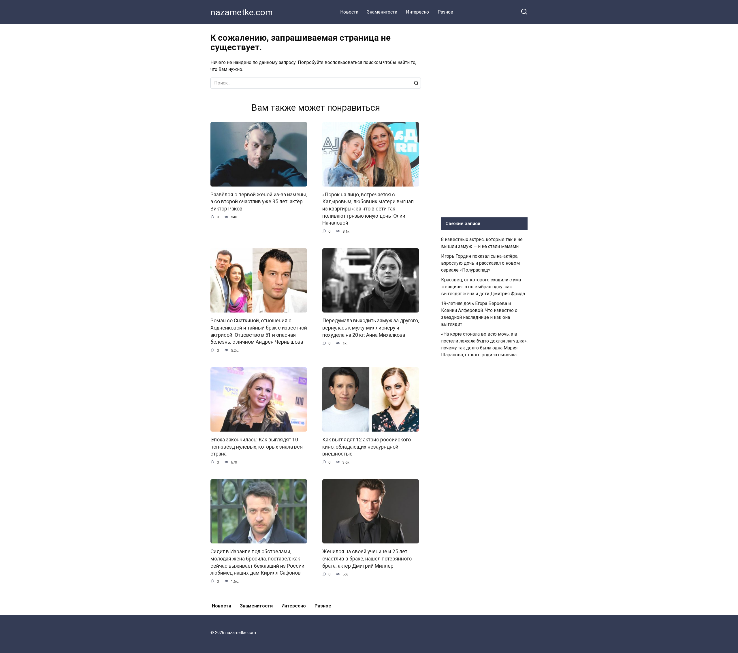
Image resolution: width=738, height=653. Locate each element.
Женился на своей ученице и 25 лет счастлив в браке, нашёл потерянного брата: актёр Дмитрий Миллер (367, 559)
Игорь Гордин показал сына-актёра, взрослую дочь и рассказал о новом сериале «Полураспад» (480, 263)
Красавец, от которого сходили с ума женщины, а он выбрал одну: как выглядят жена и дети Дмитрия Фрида (483, 286)
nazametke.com (241, 12)
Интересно (417, 12)
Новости (349, 12)
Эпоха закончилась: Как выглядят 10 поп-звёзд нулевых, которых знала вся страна (256, 447)
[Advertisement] (484, 119)
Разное (445, 12)
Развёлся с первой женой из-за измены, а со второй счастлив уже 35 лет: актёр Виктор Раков (258, 202)
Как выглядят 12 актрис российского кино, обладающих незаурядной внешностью (366, 447)
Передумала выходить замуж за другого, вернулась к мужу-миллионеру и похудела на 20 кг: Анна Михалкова (370, 328)
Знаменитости (382, 12)
